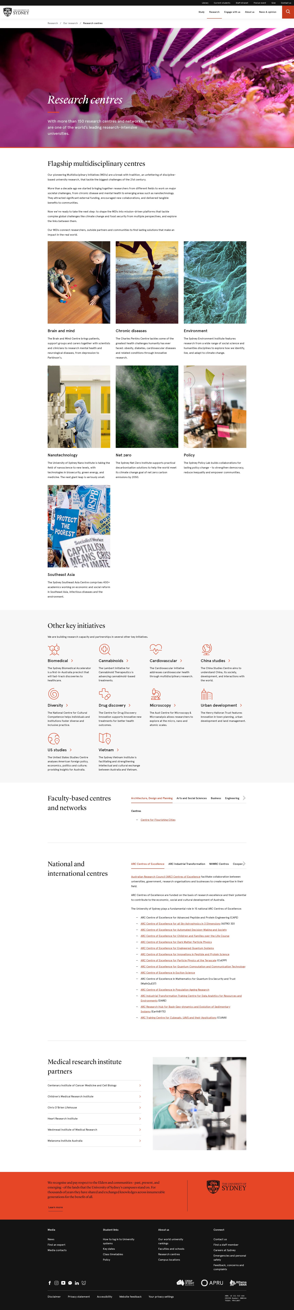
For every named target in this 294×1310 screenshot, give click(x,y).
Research (214, 12)
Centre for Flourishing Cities (158, 819)
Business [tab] (216, 798)
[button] (288, 12)
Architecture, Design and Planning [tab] (152, 798)
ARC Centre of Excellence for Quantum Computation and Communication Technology (193, 966)
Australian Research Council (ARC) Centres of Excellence (165, 876)
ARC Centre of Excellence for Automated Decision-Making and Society (184, 929)
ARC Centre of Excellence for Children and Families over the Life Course (185, 936)
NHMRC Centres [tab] (219, 864)
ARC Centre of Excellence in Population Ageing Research (175, 989)
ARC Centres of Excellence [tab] (147, 864)
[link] (205, 3)
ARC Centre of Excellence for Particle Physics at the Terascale (178, 960)
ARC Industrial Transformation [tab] (186, 864)
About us (249, 12)
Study (202, 12)
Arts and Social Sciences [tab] (192, 798)
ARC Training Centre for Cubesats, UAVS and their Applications (178, 1017)
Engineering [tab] (232, 798)
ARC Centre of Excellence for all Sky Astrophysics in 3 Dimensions (180, 923)
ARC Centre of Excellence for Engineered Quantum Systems (177, 948)
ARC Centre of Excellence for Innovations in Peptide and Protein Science (185, 954)
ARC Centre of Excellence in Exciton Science (168, 972)
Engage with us (232, 12)
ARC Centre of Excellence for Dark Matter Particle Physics (176, 942)
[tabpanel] (188, 817)
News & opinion (267, 12)
